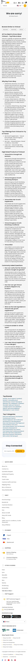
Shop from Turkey (7, 647)
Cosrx (12, 410)
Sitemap (4, 477)
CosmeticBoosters (12, 400)
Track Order (5, 479)
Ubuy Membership (7, 490)
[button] (16, 3)
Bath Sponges (13, 436)
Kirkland (5, 408)
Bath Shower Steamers (8, 434)
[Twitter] (12, 660)
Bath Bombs (18, 434)
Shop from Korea (7, 644)
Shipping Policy (6, 484)
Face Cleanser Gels (7, 431)
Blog (3, 518)
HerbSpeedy (14, 403)
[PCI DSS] (5, 630)
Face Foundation (7, 424)
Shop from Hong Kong (8, 642)
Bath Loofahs (6, 436)
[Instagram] (6, 660)
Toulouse (4, 577)
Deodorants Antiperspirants (10, 428)
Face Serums (19, 416)
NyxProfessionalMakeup (13, 408)
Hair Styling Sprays (15, 421)
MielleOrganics (6, 410)
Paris (3, 570)
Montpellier (5, 588)
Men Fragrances (20, 423)
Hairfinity (5, 29)
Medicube (5, 403)
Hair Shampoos (6, 421)
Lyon (3, 572)
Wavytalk (5, 405)
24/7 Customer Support (13, 599)
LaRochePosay (6, 401)
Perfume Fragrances (8, 419)
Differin (17, 410)
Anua (9, 398)
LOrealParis (21, 403)
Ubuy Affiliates (6, 525)
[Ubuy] (7, 2)
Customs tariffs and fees (9, 482)
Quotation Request (7, 471)
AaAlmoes (11, 405)
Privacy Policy (19, 654)
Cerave (13, 401)
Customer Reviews (7, 505)
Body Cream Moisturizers (9, 423)
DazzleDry (19, 398)
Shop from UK (16, 638)
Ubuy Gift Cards (6, 515)
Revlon (10, 406)
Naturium (17, 405)
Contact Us (5, 469)
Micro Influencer (6, 487)
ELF (9, 403)
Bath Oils (5, 432)
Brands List (5, 502)
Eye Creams (17, 429)
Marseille (4, 575)
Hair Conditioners (18, 419)
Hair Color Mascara (19, 426)
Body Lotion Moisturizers (9, 416)
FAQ (3, 510)
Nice (3, 580)
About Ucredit (6, 513)
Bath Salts (11, 432)
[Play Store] (16, 617)
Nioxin (13, 29)
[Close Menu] (1, 3)
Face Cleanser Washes (8, 426)
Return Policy (5, 507)
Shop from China (18, 644)
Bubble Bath (18, 432)
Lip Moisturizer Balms (18, 431)
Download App (6, 499)
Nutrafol (5, 400)
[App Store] (6, 617)
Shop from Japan (7, 640)
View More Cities (7, 591)
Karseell (5, 398)
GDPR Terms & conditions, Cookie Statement (11, 521)
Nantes (4, 583)
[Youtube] (9, 660)
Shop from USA (7, 638)
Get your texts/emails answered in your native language (13, 603)
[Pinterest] (15, 660)
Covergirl (5, 406)
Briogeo (20, 29)
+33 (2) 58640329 (9, 609)
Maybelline (18, 406)
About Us (4, 466)
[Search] (25, 5)
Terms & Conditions (8, 654)
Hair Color (14, 424)
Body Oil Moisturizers (8, 429)
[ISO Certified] (17, 630)
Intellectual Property (8, 474)
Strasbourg (5, 585)
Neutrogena (19, 401)
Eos (14, 406)
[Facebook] (3, 660)
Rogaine (13, 398)
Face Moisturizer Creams (9, 418)
